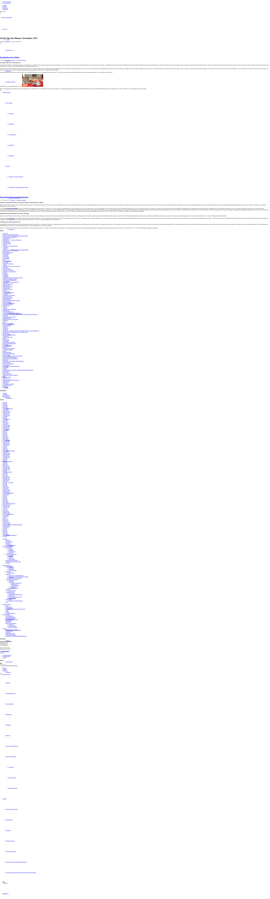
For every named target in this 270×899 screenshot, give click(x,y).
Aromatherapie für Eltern (8, 384)
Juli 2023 (5, 446)
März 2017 (5, 518)
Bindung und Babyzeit (8, 252)
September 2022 (6, 456)
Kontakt (4, 6)
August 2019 (6, 494)
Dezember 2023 (6, 440)
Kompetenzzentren (7, 352)
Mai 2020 (5, 484)
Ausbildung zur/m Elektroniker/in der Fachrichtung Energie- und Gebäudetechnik (21, 330)
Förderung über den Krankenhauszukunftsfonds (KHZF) (15, 236)
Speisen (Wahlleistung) (8, 284)
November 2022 (6, 454)
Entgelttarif (5, 275)
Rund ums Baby (6, 305)
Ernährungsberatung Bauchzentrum (11, 234)
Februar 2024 (6, 437)
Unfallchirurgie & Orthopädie (9, 309)
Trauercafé (5, 327)
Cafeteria (8, 640)
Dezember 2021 (6, 467)
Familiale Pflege (6, 291)
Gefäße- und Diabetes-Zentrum (10, 279)
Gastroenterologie (7, 292)
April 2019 (5, 499)
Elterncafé (8, 735)
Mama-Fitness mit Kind (8, 323)
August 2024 (6, 430)
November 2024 (6, 426)
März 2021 (5, 474)
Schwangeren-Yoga (7, 261)
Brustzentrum (11, 595)
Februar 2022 (6, 465)
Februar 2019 (6, 502)
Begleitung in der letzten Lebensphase (11, 366)
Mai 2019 (5, 498)
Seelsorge (5, 306)
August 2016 (6, 527)
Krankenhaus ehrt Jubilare (10, 57)
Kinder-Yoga (6, 372)
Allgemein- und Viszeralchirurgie (10, 246)
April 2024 (5, 435)
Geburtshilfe (5, 276)
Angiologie (5, 233)
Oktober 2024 (6, 427)
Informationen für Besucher (9, 295)
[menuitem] (136, 5)
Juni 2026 (5, 403)
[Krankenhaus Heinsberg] (6, 17)
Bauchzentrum (6, 251)
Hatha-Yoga (5, 382)
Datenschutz (5, 9)
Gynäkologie (6, 256)
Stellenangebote (6, 285)
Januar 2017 (5, 521)
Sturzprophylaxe (6, 356)
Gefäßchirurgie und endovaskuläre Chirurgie (13, 277)
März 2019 (5, 501)
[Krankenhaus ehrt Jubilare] (6, 43)
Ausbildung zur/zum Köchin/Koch (10, 358)
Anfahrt (4, 290)
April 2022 (5, 463)
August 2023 (6, 445)
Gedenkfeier (5, 255)
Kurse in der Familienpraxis (12, 746)
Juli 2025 (5, 417)
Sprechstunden (6, 339)
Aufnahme (5, 248)
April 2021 (5, 473)
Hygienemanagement (7, 349)
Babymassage (6, 333)
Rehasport (5, 282)
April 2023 (5, 449)
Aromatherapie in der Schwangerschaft (11, 266)
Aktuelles (13, 60)
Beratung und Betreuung (11, 535)
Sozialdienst (5, 262)
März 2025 (5, 421)
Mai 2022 (5, 462)
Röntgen (5, 338)
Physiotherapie (6, 281)
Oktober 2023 (6, 443)
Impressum (5, 8)
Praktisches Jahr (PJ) (7, 303)
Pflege (4, 260)
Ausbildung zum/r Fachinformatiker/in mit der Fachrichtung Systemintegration (20, 314)
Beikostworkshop (7, 334)
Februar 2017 (6, 520)
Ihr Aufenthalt (9, 472)
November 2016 (6, 523)
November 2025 (6, 412)
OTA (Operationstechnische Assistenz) (11, 300)
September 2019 (6, 493)
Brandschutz (5, 367)
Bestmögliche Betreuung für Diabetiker (14, 197)
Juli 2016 (5, 529)
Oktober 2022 (6, 455)
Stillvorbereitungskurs (8, 286)
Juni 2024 (5, 432)
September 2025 (6, 415)
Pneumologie (6, 335)
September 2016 (6, 526)
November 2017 (6, 513)
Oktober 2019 (6, 492)
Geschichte (5, 294)
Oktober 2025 (6, 413)
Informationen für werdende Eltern (10, 319)
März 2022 (5, 464)
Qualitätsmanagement (7, 337)
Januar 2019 (5, 503)
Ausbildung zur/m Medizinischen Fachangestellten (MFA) (16, 249)
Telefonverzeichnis (7, 243)
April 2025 (5, 420)
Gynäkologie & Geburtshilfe (9, 316)
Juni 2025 (5, 418)
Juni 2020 (5, 483)
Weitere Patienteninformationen (10, 357)
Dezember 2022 (6, 453)
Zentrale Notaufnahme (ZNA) (12, 282)
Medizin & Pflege (7, 299)
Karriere (4, 351)
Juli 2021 (5, 470)
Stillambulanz (9, 714)
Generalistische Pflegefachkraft (10, 280)
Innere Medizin (6, 258)
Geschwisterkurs (6, 362)
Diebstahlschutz (6, 381)
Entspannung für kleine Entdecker (10, 375)
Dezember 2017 (6, 512)
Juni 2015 (5, 536)
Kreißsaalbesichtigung (10, 693)
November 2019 (6, 491)
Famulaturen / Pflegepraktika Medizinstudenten (13, 361)
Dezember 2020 (6, 477)
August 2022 (6, 458)
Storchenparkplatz (10, 704)
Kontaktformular (6, 238)
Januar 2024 (5, 439)
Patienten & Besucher (7, 324)
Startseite (5, 5)
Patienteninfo (6, 239)
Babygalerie (8, 725)
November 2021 (6, 468)
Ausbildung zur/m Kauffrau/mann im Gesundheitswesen (15, 332)
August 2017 (6, 516)
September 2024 (6, 429)
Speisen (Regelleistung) (8, 263)
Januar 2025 (5, 424)
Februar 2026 (6, 408)
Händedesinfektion (7, 318)
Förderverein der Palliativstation (10, 237)
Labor (4, 322)
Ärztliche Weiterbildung (8, 311)
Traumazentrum (6, 365)
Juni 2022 (5, 460)
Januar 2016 (5, 534)
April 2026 (5, 406)
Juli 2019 (5, 496)
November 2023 (6, 441)
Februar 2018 (6, 511)
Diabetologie (6, 273)
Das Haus (5, 272)
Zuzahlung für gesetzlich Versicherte (11, 380)
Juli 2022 (5, 459)
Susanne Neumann (22, 60)
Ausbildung (5, 267)
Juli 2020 (5, 482)
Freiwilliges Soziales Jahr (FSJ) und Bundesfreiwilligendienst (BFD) (18, 370)
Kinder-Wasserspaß (7, 296)
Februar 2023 (6, 450)
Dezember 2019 (6, 489)
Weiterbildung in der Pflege (9, 342)
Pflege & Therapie (7, 301)
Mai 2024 (5, 434)
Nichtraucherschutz (7, 373)
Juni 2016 (5, 530)
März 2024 (5, 436)
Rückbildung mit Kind (8, 304)
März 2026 (5, 407)
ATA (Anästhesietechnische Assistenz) (11, 313)
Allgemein (5, 394)
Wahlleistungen (6, 310)
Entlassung (5, 315)
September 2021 (6, 469)
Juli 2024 (5, 431)
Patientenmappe (6, 241)
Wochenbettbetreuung (8, 289)
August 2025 (6, 416)
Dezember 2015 (6, 535)
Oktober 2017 (6, 515)
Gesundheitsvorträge (7, 385)
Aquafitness (5, 247)
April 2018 (5, 510)
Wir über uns (6, 328)
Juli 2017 (5, 517)
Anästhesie (5, 329)
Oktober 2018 (6, 507)
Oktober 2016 (6, 525)
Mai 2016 (5, 531)
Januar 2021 (5, 475)
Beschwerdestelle (7, 346)
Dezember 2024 (6, 425)
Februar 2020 (6, 487)
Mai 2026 (5, 405)
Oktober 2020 (6, 478)
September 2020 (6, 479)
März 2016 (5, 532)
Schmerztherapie (6, 242)
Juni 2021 (5, 472)
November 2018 (6, 506)
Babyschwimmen (7, 268)
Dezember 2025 (6, 411)
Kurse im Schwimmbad (11, 756)
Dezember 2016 (6, 522)
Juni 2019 (5, 497)
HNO (4, 376)
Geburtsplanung (9, 661)
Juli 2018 (5, 508)
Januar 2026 (5, 410)
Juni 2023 (5, 448)
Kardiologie (5, 320)
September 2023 (6, 444)
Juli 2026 (5, 402)
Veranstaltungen (6, 287)
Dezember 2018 (6, 505)
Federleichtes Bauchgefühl (9, 348)
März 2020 (5, 486)
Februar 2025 (6, 422)
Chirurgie (5, 271)
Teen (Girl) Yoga (6, 378)
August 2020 (6, 480)
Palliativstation (6, 371)
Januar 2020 (5, 488)
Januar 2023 (5, 451)
